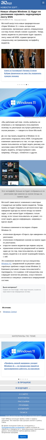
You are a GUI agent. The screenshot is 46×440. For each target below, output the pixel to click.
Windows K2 (6, 264)
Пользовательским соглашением (13, 427)
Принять (23, 437)
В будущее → (23, 388)
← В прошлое (23, 382)
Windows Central (10, 312)
